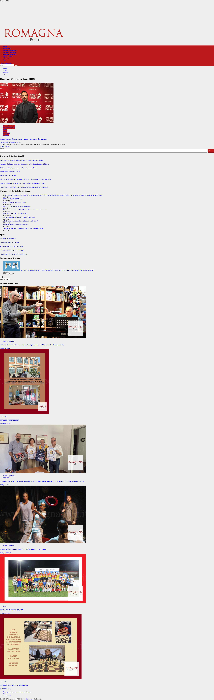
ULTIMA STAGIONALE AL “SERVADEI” (15, 214)
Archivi (2, 277)
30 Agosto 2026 (5, 348)
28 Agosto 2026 (5, 689)
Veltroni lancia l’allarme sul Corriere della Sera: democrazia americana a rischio (25, 179)
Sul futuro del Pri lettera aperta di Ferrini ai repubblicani (18, 168)
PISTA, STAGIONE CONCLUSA (12, 199)
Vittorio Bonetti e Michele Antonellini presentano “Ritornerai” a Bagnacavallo (32, 345)
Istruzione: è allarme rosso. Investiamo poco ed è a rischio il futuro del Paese (24, 164)
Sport (5, 60)
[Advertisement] (107, 14)
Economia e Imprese (9, 54)
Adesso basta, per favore (8, 176)
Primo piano (7, 48)
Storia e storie (8, 56)
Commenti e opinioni (9, 50)
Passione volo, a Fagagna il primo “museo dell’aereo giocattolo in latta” (22, 183)
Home (5, 46)
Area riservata (7, 696)
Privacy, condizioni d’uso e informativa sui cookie (17, 692)
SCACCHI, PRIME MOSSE (8, 239)
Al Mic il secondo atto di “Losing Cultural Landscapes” (20, 221)
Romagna (6, 135)
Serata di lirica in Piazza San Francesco (15, 225)
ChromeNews (30, 699)
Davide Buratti (4, 143)
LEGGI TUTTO (5, 146)
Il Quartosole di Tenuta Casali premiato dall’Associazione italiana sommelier (24, 187)
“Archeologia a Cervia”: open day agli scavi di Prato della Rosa (23, 228)
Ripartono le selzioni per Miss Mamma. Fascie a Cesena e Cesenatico (21, 160)
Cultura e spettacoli (9, 52)
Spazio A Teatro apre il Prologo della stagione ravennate (23, 549)
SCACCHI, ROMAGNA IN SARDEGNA (14, 202)
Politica (5, 132)
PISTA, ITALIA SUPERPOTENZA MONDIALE (17, 206)
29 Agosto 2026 (5, 553)
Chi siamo (6, 58)
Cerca (2, 148)
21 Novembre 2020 (14, 143)
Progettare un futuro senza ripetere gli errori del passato (23, 139)
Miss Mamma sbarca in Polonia (10, 172)
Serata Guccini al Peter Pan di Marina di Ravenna (19, 217)
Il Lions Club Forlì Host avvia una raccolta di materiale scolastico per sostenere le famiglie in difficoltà (42, 481)
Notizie (5, 130)
